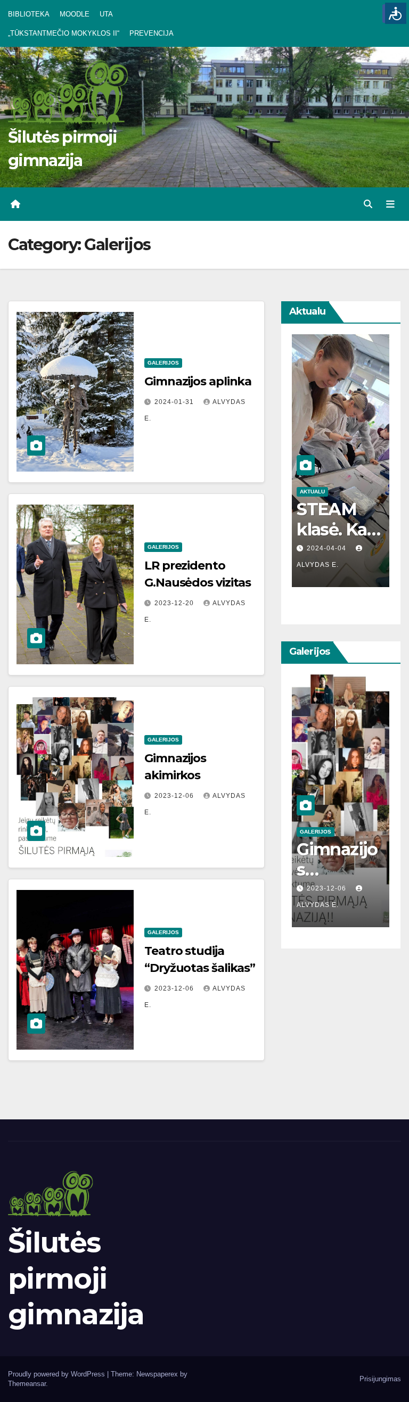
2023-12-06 (175, 795)
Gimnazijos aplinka (197, 381)
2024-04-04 (327, 548)
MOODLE (74, 14)
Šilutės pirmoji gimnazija (76, 1278)
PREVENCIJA (151, 33)
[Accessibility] (395, 13)
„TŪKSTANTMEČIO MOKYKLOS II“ (63, 33)
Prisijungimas (380, 1379)
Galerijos (163, 363)
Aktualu (312, 491)
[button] (368, 204)
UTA (106, 14)
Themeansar (27, 1384)
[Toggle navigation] (390, 204)
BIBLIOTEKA (29, 14)
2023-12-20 (175, 603)
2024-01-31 (175, 402)
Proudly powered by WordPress (57, 1374)
